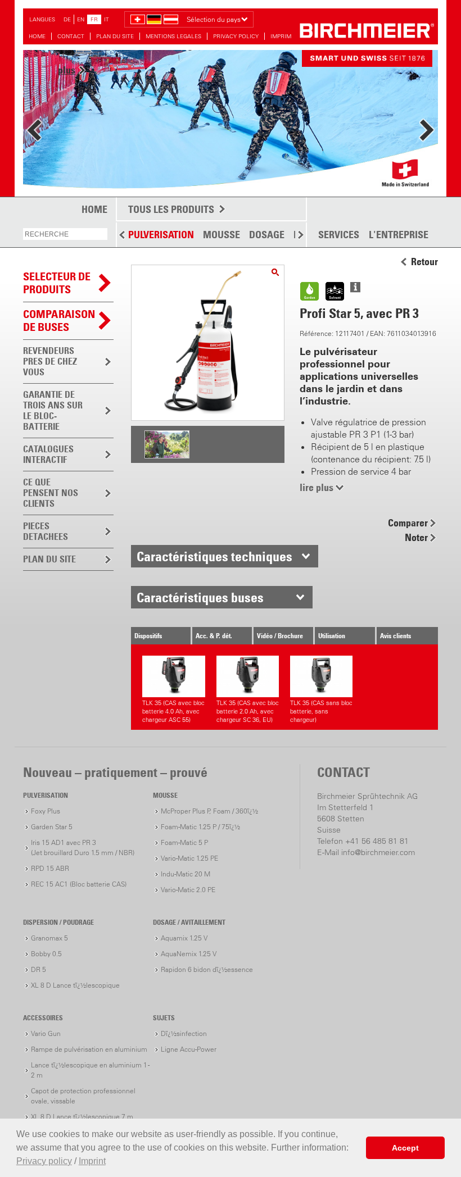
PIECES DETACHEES (45, 531)
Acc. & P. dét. (214, 635)
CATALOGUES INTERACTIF (48, 454)
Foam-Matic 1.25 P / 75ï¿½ (200, 826)
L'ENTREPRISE (398, 234)
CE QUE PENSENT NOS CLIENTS (50, 492)
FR (94, 19)
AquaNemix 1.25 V (188, 953)
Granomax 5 (49, 938)
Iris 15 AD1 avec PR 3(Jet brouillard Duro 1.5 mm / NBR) (82, 847)
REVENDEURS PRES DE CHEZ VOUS (50, 361)
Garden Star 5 (52, 826)
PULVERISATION (161, 234)
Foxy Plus (45, 811)
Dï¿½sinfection (184, 1033)
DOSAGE (266, 234)
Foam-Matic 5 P (184, 842)
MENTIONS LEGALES (173, 36)
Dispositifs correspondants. (156, 637)
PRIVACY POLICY (236, 36)
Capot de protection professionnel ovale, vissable (83, 1096)
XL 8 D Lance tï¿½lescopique (75, 985)
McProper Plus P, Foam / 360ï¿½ (209, 811)
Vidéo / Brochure (280, 635)
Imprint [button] (92, 1161)
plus (66, 70)
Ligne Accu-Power (188, 1049)
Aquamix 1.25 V (184, 938)
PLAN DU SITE (115, 36)
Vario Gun (46, 1033)
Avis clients (395, 635)
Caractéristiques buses (200, 597)
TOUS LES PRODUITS (171, 209)
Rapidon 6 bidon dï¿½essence (207, 969)
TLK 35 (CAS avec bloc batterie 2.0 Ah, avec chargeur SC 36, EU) (247, 711)
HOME (37, 36)
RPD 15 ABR (50, 868)
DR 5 (38, 969)
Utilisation (331, 635)
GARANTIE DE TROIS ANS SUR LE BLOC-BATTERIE (53, 410)
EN (80, 19)
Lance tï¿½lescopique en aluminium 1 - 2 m (90, 1070)
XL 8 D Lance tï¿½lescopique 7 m (82, 1116)
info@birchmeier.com (378, 852)
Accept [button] (405, 1147)
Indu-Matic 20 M (185, 874)
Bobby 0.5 (46, 953)
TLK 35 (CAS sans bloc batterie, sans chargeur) (321, 711)
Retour (424, 261)
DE (67, 19)
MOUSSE (221, 234)
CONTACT (70, 36)
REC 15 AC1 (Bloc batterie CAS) (78, 884)
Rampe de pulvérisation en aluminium (89, 1049)
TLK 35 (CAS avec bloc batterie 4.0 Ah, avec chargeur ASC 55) (173, 711)
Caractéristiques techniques (214, 556)
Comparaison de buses (59, 320)
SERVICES (338, 234)
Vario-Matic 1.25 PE (189, 858)
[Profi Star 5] (275, 272)
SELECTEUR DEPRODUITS (57, 283)
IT (106, 19)
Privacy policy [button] (44, 1161)
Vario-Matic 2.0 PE (188, 889)
